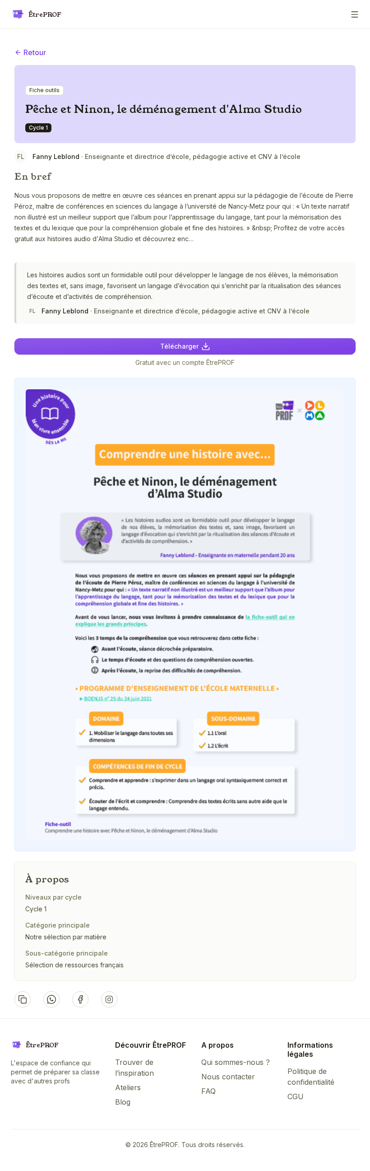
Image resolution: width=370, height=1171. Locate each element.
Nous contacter (228, 1076)
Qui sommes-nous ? (235, 1062)
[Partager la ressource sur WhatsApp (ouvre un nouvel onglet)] (51, 999)
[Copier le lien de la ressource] (22, 999)
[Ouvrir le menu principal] (354, 14)
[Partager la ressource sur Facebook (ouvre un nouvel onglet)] (80, 999)
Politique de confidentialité (310, 1077)
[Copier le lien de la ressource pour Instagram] (109, 999)
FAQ (208, 1091)
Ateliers (128, 1087)
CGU (295, 1096)
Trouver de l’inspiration (134, 1068)
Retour (34, 52)
